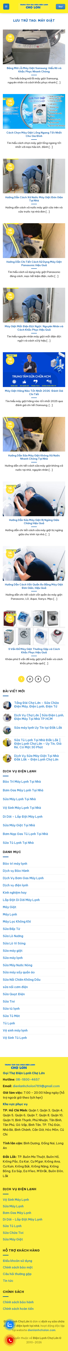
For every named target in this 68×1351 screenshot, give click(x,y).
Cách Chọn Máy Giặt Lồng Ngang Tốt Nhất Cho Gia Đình (34, 134)
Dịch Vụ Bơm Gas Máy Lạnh (23, 878)
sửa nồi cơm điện (15, 987)
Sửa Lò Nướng (13, 936)
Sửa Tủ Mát (11, 1016)
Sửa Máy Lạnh (13, 1206)
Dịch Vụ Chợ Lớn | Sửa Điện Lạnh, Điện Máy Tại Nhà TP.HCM (39, 717)
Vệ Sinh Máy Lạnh (16, 1199)
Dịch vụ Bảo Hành (16, 871)
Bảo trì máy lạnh (15, 863)
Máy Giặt (9, 907)
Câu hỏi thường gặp (17, 1274)
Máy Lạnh (10, 914)
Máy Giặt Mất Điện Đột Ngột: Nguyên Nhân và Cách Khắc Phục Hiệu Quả (34, 328)
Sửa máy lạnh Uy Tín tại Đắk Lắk (38, 727)
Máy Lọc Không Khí (17, 921)
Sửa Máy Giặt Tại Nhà (19, 825)
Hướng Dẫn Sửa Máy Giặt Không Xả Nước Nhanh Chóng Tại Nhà (34, 457)
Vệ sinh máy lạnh (15, 1030)
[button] (6, 7)
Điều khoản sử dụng (17, 1261)
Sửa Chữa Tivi (13, 1233)
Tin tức (8, 1281)
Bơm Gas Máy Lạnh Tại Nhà (23, 790)
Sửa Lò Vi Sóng (14, 943)
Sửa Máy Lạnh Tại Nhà (19, 799)
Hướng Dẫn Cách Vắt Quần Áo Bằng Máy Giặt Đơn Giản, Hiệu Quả (34, 586)
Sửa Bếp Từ (11, 929)
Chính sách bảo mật (18, 1267)
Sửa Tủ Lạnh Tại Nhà (18, 843)
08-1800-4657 (28, 1079)
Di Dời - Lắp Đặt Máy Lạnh (22, 1219)
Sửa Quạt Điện (14, 994)
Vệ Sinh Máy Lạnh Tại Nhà (22, 808)
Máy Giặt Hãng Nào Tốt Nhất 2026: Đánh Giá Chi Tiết (34, 392)
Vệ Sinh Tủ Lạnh (15, 1038)
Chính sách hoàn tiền (18, 1309)
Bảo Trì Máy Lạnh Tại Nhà (22, 781)
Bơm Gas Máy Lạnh (17, 1213)
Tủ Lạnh (9, 1023)
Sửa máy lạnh (13, 958)
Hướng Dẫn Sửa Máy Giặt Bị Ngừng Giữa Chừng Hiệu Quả (34, 521)
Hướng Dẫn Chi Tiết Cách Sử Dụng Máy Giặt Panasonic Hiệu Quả (34, 263)
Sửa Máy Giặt (13, 1239)
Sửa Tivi (9, 1001)
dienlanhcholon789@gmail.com (36, 1086)
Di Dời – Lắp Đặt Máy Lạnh (22, 816)
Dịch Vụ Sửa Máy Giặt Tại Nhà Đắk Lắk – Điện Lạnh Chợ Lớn (36, 757)
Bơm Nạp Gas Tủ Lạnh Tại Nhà (25, 834)
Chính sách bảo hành (18, 1302)
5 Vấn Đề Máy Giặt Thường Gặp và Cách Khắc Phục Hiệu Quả (34, 650)
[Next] (46, 679)
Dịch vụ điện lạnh (15, 885)
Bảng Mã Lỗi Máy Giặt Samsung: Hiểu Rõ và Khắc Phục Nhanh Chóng (34, 70)
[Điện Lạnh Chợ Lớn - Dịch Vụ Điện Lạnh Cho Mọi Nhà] (34, 6)
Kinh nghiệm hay (14, 892)
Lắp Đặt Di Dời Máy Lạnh (21, 900)
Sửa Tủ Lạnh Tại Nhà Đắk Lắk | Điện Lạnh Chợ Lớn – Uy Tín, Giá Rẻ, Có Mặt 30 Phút (37, 743)
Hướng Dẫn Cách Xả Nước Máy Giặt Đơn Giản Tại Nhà (34, 199)
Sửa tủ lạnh (11, 1008)
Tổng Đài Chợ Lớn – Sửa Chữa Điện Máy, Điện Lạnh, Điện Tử (36, 704)
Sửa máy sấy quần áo (19, 972)
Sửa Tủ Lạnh (12, 1226)
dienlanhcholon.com (41, 1330)
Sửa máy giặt (12, 951)
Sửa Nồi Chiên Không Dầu (21, 979)
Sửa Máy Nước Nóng (17, 965)
